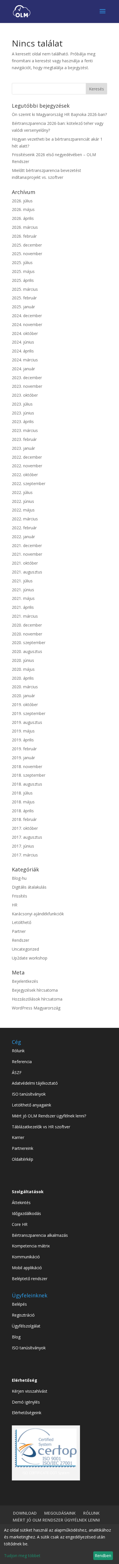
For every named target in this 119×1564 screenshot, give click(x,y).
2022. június (23, 501)
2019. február (24, 748)
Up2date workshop (29, 958)
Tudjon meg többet (22, 1555)
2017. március (25, 855)
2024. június (23, 342)
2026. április (23, 218)
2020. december (27, 625)
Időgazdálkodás (26, 1213)
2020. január (23, 695)
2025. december (27, 245)
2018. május (23, 802)
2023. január (23, 448)
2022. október (25, 474)
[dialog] (59, 1544)
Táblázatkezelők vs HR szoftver (41, 1126)
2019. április (23, 740)
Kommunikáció (26, 1256)
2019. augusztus (27, 722)
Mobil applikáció (27, 1267)
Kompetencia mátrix (31, 1246)
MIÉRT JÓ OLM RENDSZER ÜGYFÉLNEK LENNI (56, 1520)
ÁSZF (17, 1072)
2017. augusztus (27, 837)
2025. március (25, 289)
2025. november (27, 253)
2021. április (23, 607)
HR (14, 905)
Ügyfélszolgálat (26, 1326)
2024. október (25, 333)
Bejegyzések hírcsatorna (35, 990)
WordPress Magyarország (36, 1008)
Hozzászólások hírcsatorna (37, 999)
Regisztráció (23, 1315)
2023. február (24, 439)
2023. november (27, 386)
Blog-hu (19, 878)
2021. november (27, 554)
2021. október (25, 563)
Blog (16, 1337)
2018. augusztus (27, 784)
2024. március (25, 360)
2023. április (23, 421)
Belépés (19, 1304)
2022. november (27, 465)
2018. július (22, 793)
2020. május (23, 669)
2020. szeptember (28, 642)
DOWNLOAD (25, 1513)
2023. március (25, 430)
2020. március (25, 686)
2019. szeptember (28, 713)
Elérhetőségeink (26, 1412)
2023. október (25, 395)
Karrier (18, 1137)
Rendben (103, 1555)
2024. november (27, 324)
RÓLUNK (91, 1513)
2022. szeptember (28, 483)
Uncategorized (25, 949)
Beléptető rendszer (29, 1278)
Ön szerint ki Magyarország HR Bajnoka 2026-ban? (59, 114)
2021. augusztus (27, 572)
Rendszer (20, 940)
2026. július (22, 201)
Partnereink (22, 1148)
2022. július (22, 492)
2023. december (27, 377)
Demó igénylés (26, 1402)
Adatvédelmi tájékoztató (35, 1083)
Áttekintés (21, 1202)
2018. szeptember (28, 775)
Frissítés (19, 896)
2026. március (25, 227)
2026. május (23, 209)
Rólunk (18, 1050)
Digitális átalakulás (29, 887)
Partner (19, 931)
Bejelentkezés (25, 981)
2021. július (22, 581)
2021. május (23, 598)
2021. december (27, 545)
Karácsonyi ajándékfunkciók (38, 913)
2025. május (23, 271)
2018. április (23, 810)
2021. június (23, 589)
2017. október (25, 828)
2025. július (22, 262)
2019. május (23, 731)
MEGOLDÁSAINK (60, 1513)
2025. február (24, 298)
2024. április (23, 351)
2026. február (24, 236)
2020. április (23, 678)
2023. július (22, 404)
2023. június (23, 413)
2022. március (25, 519)
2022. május (23, 510)
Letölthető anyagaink (31, 1105)
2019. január (23, 757)
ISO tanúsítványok (29, 1094)
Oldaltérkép (22, 1159)
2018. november (27, 766)
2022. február (24, 527)
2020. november (27, 634)
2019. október (25, 704)
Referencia (22, 1061)
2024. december (27, 315)
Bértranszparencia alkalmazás (40, 1235)
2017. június (23, 846)
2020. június (23, 660)
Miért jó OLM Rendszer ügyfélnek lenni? (49, 1116)
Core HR (19, 1224)
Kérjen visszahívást (29, 1391)
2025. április (23, 280)
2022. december (27, 457)
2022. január (23, 536)
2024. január (23, 368)
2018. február (24, 819)
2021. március (25, 616)
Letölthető (21, 922)
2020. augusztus (27, 651)
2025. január (23, 306)
